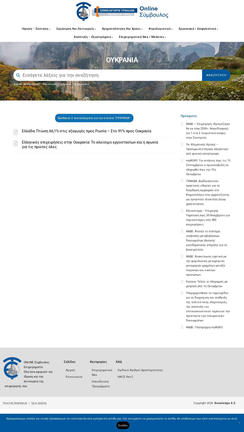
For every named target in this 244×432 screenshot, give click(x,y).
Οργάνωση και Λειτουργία (75, 28)
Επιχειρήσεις (81, 84)
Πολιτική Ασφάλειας (15, 403)
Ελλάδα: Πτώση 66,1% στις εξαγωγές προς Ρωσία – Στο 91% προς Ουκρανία (86, 131)
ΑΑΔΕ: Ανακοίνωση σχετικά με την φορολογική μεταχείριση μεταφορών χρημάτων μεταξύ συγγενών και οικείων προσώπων (206, 265)
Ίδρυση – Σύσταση (35, 28)
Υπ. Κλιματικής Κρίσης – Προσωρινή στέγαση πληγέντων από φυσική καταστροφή (207, 149)
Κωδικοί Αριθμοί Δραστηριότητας (140, 370)
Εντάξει (123, 425)
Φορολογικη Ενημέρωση (56, 84)
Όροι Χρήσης (39, 403)
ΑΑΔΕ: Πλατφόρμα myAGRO (204, 327)
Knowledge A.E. (225, 403)
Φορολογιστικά (160, 28)
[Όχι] (239, 425)
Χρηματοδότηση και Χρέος (121, 28)
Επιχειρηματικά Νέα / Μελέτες (142, 37)
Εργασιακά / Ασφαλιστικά (198, 28)
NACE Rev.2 (125, 376)
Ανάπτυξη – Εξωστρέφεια (93, 37)
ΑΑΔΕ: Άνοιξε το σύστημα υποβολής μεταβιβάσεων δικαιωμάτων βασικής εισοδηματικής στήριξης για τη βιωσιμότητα (206, 240)
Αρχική (70, 370)
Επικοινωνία (74, 376)
